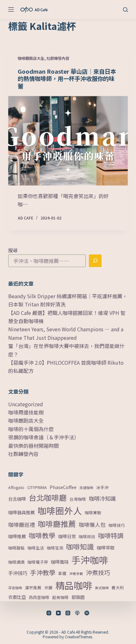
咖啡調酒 (16, 562)
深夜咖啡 (15, 587)
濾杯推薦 (33, 587)
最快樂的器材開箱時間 (33, 445)
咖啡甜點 (16, 548)
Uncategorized (25, 404)
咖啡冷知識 (102, 498)
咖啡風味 (60, 562)
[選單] (11, 9)
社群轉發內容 (57, 58)
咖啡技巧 (116, 525)
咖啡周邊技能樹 (26, 412)
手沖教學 (42, 572)
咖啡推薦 (17, 536)
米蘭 (48, 587)
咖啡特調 (110, 535)
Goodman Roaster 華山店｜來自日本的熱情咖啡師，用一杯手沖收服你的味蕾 (67, 78)
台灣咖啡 (78, 499)
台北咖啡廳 (48, 497)
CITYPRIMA (37, 487)
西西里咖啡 (39, 597)
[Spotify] (86, 613)
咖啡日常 (67, 536)
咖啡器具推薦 (21, 512)
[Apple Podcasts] (77, 613)
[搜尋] (125, 9)
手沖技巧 (17, 572)
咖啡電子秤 (38, 562)
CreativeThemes (78, 636)
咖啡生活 (36, 548)
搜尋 (13, 250)
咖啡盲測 (55, 548)
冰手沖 (102, 487)
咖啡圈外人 (60, 510)
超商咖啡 (60, 597)
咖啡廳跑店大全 (31, 58)
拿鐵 (62, 573)
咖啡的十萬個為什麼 (31, 429)
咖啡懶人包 (92, 524)
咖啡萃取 (105, 547)
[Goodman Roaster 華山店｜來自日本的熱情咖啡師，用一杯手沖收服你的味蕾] (68, 140)
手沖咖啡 (89, 559)
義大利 (118, 587)
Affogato (16, 487)
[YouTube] (58, 613)
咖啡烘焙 (87, 536)
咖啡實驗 (93, 513)
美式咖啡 (102, 587)
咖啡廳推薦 (57, 523)
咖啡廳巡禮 (21, 524)
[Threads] (67, 613)
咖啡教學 (42, 535)
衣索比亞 (17, 597)
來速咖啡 (86, 487)
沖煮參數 (76, 573)
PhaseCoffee (63, 487)
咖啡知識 (80, 546)
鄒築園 (78, 597)
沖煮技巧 (98, 572)
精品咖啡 (73, 585)
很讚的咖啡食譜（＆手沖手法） (43, 437)
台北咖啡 (17, 499)
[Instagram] (48, 613)
